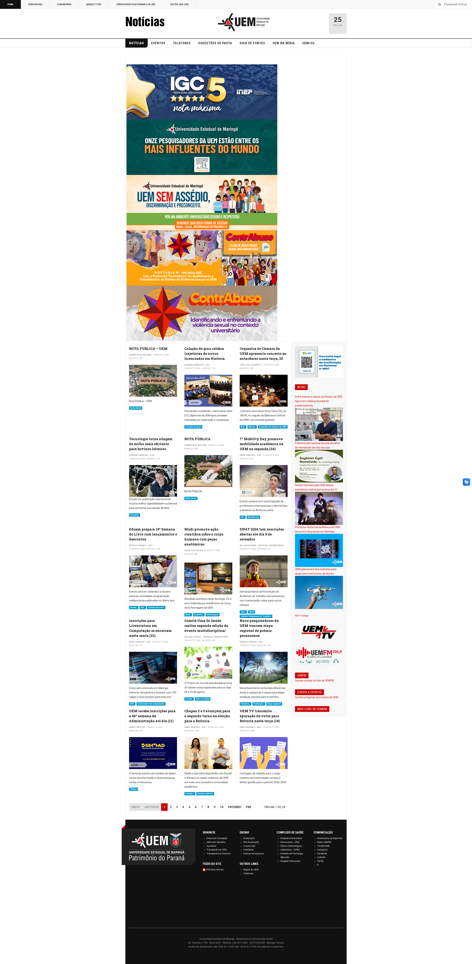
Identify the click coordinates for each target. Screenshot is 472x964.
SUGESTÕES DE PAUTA (215, 43)
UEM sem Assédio (215, 842)
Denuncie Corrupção (216, 838)
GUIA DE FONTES (252, 43)
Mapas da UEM (250, 869)
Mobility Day (253, 517)
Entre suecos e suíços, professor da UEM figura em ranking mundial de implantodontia (318, 401)
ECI (242, 517)
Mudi (188, 614)
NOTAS (301, 387)
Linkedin (321, 857)
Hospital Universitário (291, 838)
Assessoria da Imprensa (329, 838)
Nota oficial (135, 408)
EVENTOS (158, 43)
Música (252, 427)
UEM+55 (308, 43)
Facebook (322, 853)
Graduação (249, 838)
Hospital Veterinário (290, 861)
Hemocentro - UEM (289, 842)
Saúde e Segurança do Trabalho (256, 616)
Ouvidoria (211, 846)
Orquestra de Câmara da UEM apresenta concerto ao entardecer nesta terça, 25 (263, 353)
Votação (189, 793)
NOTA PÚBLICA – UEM (148, 348)
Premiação (259, 704)
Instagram (322, 849)
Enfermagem (212, 614)
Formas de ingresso (253, 853)
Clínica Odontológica (291, 846)
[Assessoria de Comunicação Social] (153, 22)
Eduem (133, 607)
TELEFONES (182, 43)
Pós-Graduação (251, 842)
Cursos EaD (249, 846)
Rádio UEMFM (324, 842)
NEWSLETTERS (93, 4)
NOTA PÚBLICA (197, 439)
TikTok (320, 861)
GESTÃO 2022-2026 (179, 4)
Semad (133, 789)
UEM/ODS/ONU (35, 4)
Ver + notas (301, 615)
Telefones (248, 873)
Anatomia (198, 614)
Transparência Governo (218, 853)
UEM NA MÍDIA (284, 43)
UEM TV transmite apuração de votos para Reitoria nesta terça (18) (260, 716)
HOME (10, 4)
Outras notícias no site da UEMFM (314, 680)
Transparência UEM (216, 849)
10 (221, 807)
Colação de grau (193, 427)
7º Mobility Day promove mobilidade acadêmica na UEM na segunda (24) (261, 444)
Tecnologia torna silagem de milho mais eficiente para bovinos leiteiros (150, 444)
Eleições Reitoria (205, 793)
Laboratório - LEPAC (290, 849)
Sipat (251, 612)
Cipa (243, 612)
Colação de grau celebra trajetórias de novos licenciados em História (204, 353)
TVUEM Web (323, 846)
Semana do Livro (156, 607)
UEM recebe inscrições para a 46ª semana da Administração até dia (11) (152, 716)
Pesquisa (134, 515)
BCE (243, 427)
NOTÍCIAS (136, 43)
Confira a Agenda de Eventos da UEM (316, 697)
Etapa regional (274, 704)
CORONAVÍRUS (64, 4)
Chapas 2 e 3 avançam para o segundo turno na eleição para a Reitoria (207, 716)
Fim (248, 807)
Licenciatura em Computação (151, 704)
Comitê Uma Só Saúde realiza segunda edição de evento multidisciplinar (206, 625)
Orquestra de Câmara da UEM (272, 427)
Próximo (234, 807)
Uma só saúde (202, 699)
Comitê (188, 699)
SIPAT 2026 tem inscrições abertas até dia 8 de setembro (262, 534)
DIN (132, 704)
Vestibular (248, 849)
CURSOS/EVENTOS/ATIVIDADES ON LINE (135, 4)
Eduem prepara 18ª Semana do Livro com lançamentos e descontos (153, 534)
